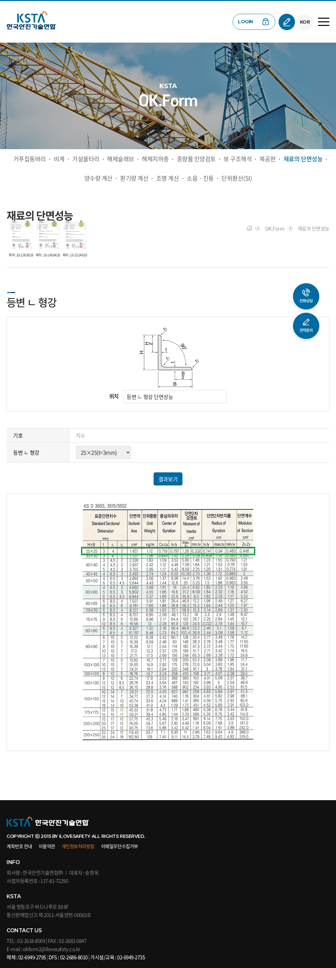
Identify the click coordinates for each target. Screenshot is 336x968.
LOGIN (245, 22)
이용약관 (47, 846)
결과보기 (168, 479)
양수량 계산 (98, 178)
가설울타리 (85, 158)
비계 (59, 158)
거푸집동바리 (29, 158)
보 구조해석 (237, 158)
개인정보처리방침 (78, 846)
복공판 (268, 158)
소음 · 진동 (200, 178)
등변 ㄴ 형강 (26, 452)
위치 (114, 396)
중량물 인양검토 (196, 158)
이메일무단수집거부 (119, 846)
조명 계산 (167, 178)
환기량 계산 (134, 178)
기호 (18, 435)
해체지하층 (155, 158)
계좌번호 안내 (19, 846)
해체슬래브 (120, 158)
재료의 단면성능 (303, 158)
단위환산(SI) (236, 178)
